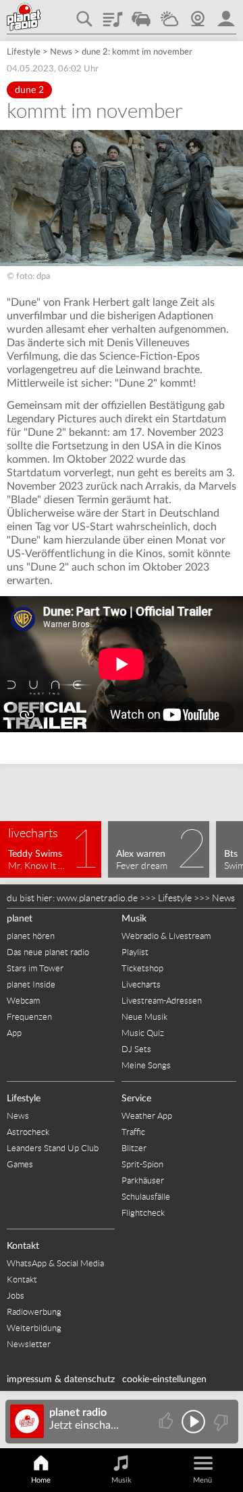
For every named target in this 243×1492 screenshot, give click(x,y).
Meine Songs (146, 1065)
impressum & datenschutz (61, 1379)
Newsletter (29, 1344)
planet (19, 918)
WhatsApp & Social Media (55, 1263)
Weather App (147, 1116)
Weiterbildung (34, 1328)
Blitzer (134, 1148)
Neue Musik (144, 1017)
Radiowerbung (34, 1312)
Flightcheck (143, 1213)
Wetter (169, 14)
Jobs (15, 1296)
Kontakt (23, 1246)
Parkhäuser (143, 1180)
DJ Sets (136, 1049)
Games (20, 1164)
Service (136, 1098)
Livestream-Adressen (162, 1001)
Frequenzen (29, 1017)
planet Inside (31, 984)
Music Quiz (143, 1033)
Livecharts (141, 984)
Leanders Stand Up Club (53, 1148)
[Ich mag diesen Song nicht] (220, 1421)
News (61, 52)
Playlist (113, 14)
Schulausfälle (146, 1197)
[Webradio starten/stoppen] (193, 1421)
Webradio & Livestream (166, 936)
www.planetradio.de (97, 898)
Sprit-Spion (142, 1164)
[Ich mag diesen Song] (167, 1421)
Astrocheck (28, 1132)
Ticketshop (142, 968)
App (14, 1033)
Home (41, 1480)
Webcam (198, 14)
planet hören (31, 936)
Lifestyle (23, 52)
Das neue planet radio (48, 952)
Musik (134, 918)
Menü (202, 1480)
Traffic (141, 14)
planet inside (226, 14)
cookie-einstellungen (164, 1379)
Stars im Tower (35, 968)
